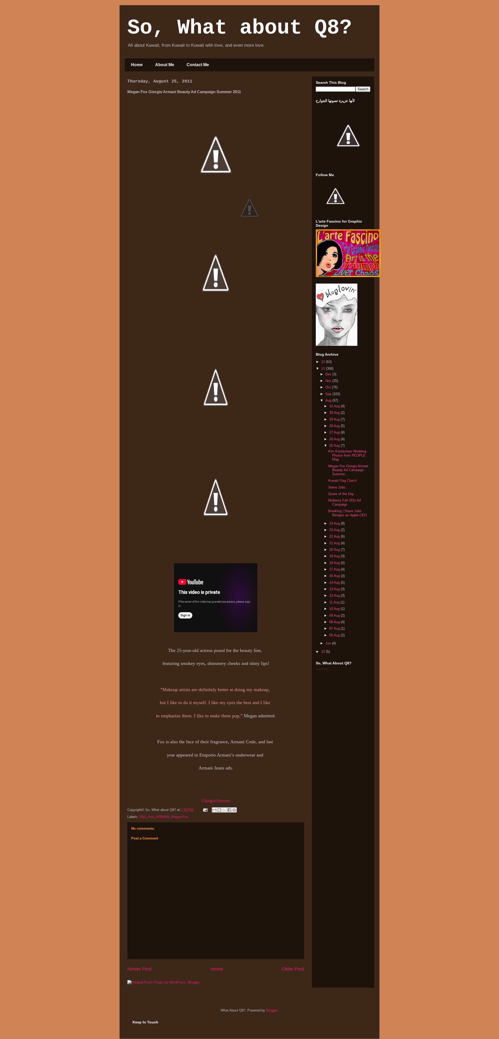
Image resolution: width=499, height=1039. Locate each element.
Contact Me (198, 65)
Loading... (323, 669)
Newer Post (139, 969)
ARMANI (162, 817)
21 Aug (335, 543)
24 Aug (335, 523)
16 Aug (335, 576)
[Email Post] (205, 810)
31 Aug (335, 406)
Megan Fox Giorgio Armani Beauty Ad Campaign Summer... (348, 470)
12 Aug (335, 595)
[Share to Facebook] (229, 810)
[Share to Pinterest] (234, 810)
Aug (328, 400)
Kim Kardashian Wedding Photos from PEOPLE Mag (347, 455)
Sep (328, 394)
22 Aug (335, 536)
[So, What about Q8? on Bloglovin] (336, 345)
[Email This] (214, 810)
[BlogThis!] (219, 810)
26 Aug (335, 439)
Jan (328, 643)
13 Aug (335, 589)
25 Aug (335, 446)
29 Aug (335, 419)
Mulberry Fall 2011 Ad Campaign (344, 502)
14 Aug (335, 582)
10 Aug (335, 609)
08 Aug (335, 622)
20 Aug (335, 550)
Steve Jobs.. (337, 487)
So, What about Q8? (239, 28)
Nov (328, 381)
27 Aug (335, 432)
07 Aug (335, 628)
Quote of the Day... (342, 494)
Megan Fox (179, 817)
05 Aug (335, 635)
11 (323, 368)
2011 (142, 817)
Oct (328, 387)
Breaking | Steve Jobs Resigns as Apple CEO (347, 513)
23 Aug (335, 530)
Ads (151, 817)
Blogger (271, 1010)
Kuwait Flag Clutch (342, 481)
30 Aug (335, 413)
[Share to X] (224, 810)
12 (323, 362)
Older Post (293, 969)
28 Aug (335, 426)
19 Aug (335, 556)
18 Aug (335, 563)
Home (137, 65)
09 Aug (335, 615)
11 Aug (334, 602)
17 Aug (335, 569)
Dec (328, 374)
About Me (164, 65)
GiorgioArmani (215, 800)
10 (323, 651)
